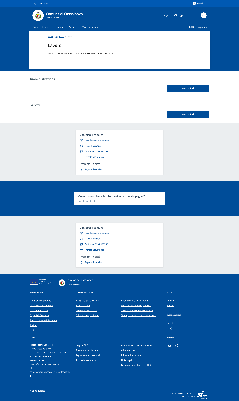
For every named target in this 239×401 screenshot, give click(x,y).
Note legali (126, 360)
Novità (60, 27)
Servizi (72, 27)
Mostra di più (187, 88)
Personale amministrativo (43, 320)
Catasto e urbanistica (86, 310)
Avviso (170, 300)
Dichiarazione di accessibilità (136, 365)
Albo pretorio (128, 350)
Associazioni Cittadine (41, 305)
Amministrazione (42, 27)
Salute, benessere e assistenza (137, 310)
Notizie (170, 305)
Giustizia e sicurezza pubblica (136, 305)
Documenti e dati (39, 310)
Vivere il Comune (91, 27)
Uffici (32, 330)
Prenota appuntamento (88, 350)
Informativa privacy (131, 355)
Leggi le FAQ (82, 345)
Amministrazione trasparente (136, 345)
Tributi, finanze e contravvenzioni (138, 315)
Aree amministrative (40, 300)
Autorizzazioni (83, 305)
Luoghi (170, 328)
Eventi (170, 323)
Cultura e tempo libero (87, 315)
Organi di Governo (39, 315)
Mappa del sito (37, 391)
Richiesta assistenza (86, 360)
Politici (33, 325)
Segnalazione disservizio (88, 355)
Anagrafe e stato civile (87, 300)
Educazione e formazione (134, 300)
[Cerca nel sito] (204, 15)
